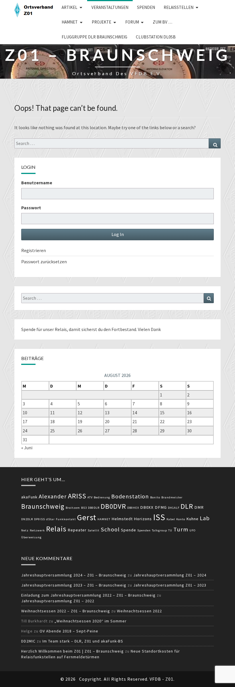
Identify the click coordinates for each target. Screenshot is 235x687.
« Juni (26, 447)
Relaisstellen (178, 7)
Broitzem (73, 508)
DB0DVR (113, 506)
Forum (132, 22)
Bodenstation (130, 496)
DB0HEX (133, 508)
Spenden (146, 7)
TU (170, 530)
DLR (187, 506)
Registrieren (33, 250)
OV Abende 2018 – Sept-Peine (69, 631)
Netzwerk (37, 530)
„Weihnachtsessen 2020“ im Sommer (90, 621)
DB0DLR (93, 508)
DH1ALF (173, 508)
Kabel (171, 519)
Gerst (86, 517)
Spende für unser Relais (44, 329)
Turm (180, 529)
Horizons (143, 518)
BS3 (84, 508)
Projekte (101, 22)
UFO (192, 530)
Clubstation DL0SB (156, 37)
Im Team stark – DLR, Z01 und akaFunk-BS (82, 641)
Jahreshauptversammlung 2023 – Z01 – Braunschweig (73, 585)
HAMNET (70, 22)
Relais (56, 528)
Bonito (155, 497)
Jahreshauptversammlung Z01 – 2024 (169, 575)
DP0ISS (39, 519)
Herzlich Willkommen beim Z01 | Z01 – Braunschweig (72, 651)
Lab (205, 518)
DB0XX (147, 507)
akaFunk (29, 497)
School (110, 529)
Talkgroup (159, 530)
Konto (180, 519)
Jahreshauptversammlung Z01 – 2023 (169, 585)
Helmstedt (122, 518)
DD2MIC (28, 641)
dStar (50, 519)
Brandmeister (172, 497)
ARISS (77, 495)
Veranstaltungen (109, 7)
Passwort (31, 207)
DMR (199, 507)
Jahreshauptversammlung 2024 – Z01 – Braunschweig (73, 575)
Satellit (93, 530)
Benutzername (36, 182)
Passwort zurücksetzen (44, 261)
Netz (25, 530)
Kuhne (192, 518)
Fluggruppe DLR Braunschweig (94, 37)
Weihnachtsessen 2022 (139, 611)
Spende (128, 530)
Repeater (77, 530)
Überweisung (31, 537)
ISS (159, 517)
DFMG (161, 507)
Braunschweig (42, 506)
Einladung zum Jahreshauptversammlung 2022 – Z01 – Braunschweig (88, 595)
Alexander (53, 496)
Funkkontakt (66, 519)
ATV (90, 497)
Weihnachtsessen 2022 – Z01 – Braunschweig (65, 611)
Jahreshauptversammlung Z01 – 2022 (57, 600)
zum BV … (162, 22)
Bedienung (102, 497)
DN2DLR (27, 519)
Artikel (69, 7)
